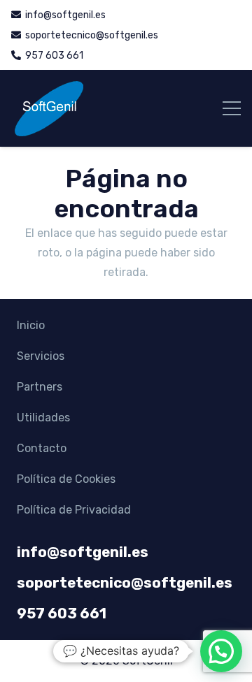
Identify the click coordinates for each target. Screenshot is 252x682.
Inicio (31, 325)
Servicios (40, 356)
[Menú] (232, 108)
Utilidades (43, 417)
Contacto (41, 448)
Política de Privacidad (74, 509)
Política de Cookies (66, 479)
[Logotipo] (48, 108)
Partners (39, 386)
